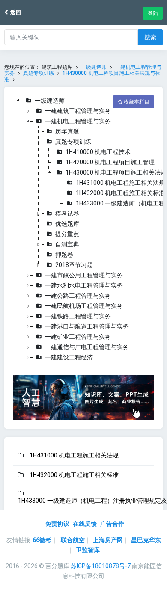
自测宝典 (67, 244)
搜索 (150, 37)
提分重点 (67, 234)
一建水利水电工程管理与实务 (84, 285)
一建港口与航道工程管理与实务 (87, 326)
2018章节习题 (74, 264)
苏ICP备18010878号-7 (101, 566)
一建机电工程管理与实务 (78, 121)
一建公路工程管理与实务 (78, 295)
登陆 (153, 13)
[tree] (83, 228)
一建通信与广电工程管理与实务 (87, 347)
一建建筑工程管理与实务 (78, 110)
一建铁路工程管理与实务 (78, 316)
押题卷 (64, 254)
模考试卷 (67, 213)
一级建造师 (94, 67)
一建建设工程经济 (69, 357)
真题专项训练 (38, 73)
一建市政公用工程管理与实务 (84, 275)
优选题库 (67, 223)
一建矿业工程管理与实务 (78, 336)
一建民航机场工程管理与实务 (84, 305)
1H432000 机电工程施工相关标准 (120, 193)
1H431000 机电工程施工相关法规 (120, 182)
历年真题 (67, 131)
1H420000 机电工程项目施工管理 (110, 162)
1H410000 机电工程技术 (98, 151)
